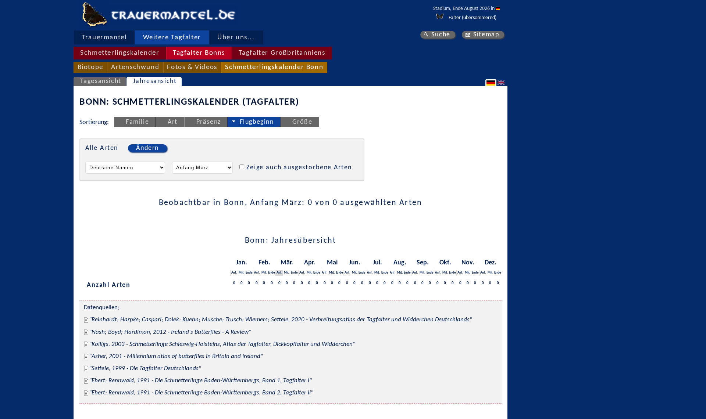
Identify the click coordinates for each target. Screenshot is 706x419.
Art (173, 122)
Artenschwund (135, 67)
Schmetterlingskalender (119, 53)
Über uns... (236, 37)
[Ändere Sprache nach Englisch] (501, 82)
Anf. (234, 272)
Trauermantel (104, 37)
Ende (249, 272)
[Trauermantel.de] (94, 14)
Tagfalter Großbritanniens (282, 53)
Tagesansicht (100, 81)
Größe (302, 122)
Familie (137, 122)
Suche (440, 35)
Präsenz (208, 122)
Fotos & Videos (192, 67)
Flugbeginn (257, 122)
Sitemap (486, 35)
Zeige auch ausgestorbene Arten (299, 167)
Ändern (147, 148)
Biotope (90, 67)
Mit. (241, 272)
